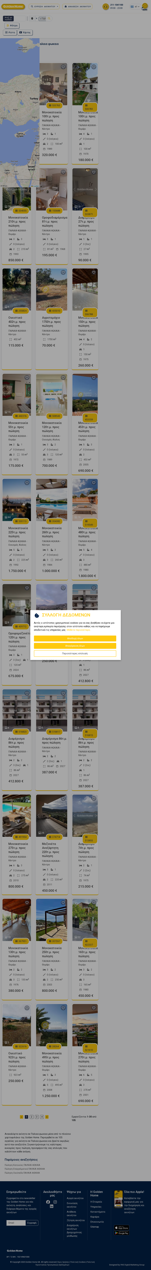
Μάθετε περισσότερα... (79, 630)
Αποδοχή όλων (75, 638)
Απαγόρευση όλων (75, 645)
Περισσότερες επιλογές (75, 653)
